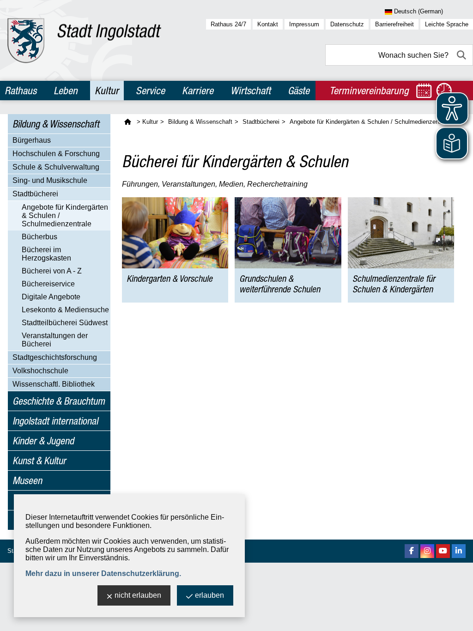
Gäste (298, 91)
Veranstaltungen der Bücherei (55, 340)
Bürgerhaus (31, 140)
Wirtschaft (250, 91)
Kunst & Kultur (39, 461)
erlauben (209, 595)
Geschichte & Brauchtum (58, 401)
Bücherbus (39, 237)
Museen (27, 480)
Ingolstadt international (55, 421)
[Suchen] (462, 55)
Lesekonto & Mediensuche (65, 310)
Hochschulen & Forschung (56, 154)
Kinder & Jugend (43, 441)
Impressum (304, 24)
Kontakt (267, 24)
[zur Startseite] (84, 40)
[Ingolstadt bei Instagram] (427, 551)
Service (150, 91)
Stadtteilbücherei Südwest (65, 323)
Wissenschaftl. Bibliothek (53, 384)
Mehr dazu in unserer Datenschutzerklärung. (103, 573)
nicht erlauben (138, 595)
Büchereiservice (48, 284)
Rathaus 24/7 (228, 24)
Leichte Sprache (446, 24)
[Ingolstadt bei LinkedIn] (459, 551)
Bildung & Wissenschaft (55, 124)
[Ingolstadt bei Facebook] (411, 551)
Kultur (107, 91)
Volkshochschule (40, 371)
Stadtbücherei (35, 194)
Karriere (197, 91)
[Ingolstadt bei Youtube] (443, 551)
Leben (66, 91)
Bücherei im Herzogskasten (46, 254)
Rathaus (20, 91)
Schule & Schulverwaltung (55, 167)
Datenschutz (347, 24)
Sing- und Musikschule (49, 180)
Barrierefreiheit (394, 24)
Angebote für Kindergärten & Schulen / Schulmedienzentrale (65, 215)
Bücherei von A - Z (52, 271)
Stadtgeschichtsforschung (54, 357)
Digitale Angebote (51, 297)
